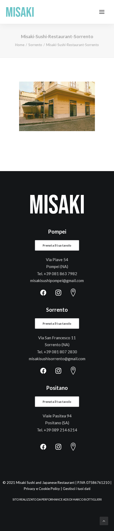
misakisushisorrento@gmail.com (57, 358)
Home (19, 45)
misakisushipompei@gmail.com (57, 280)
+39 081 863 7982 (60, 273)
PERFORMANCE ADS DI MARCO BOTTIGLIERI (71, 499)
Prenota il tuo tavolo (57, 245)
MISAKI (57, 205)
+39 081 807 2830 (60, 351)
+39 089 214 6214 (60, 429)
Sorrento (35, 45)
